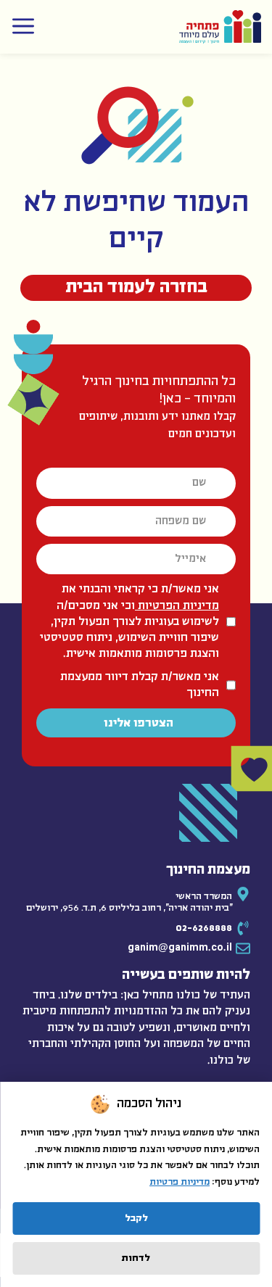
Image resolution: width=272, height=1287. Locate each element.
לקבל (136, 1218)
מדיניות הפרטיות (177, 605)
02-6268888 (204, 928)
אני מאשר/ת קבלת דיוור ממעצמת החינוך (139, 684)
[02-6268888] (243, 928)
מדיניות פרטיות (179, 1182)
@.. (180, 948)
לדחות (136, 1258)
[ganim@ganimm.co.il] (243, 948)
